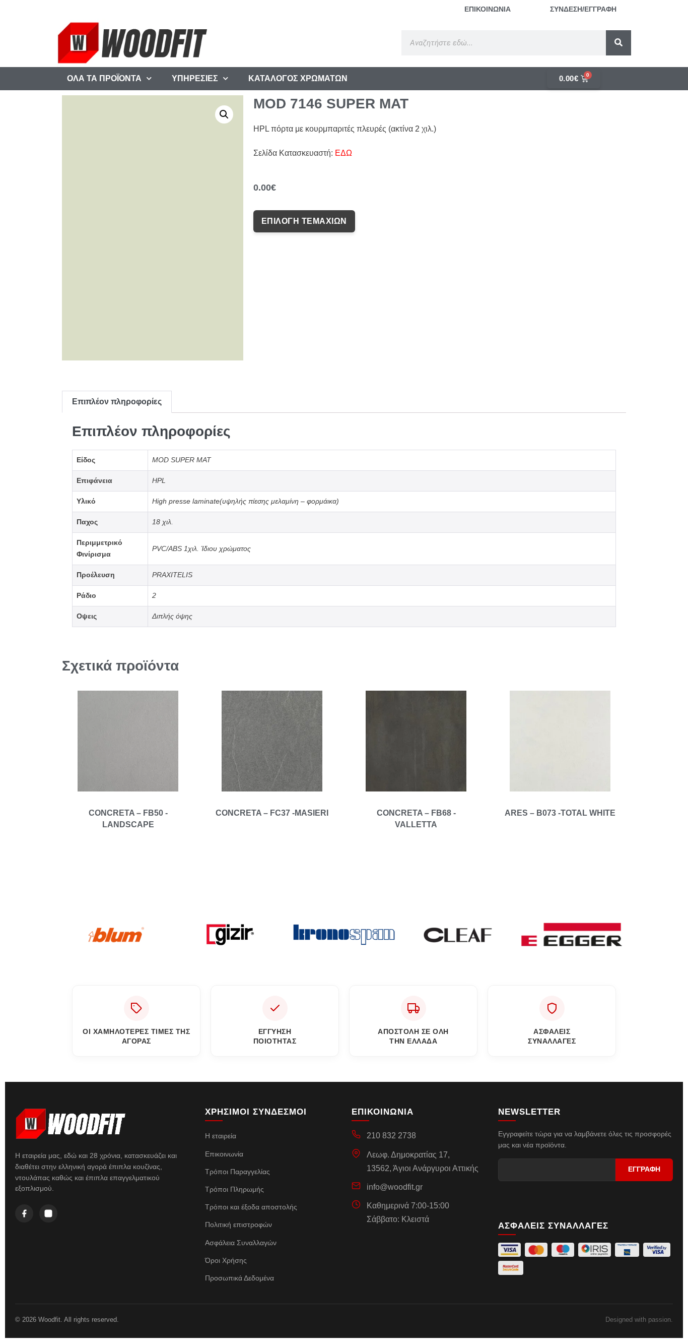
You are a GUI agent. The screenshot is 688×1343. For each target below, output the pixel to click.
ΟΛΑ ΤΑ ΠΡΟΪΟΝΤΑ (104, 78)
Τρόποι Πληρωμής (234, 1189)
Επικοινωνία (224, 1154)
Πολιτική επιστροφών (238, 1224)
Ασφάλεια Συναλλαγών (241, 1243)
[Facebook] (24, 1213)
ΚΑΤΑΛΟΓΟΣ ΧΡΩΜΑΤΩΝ (298, 78)
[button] (224, 114)
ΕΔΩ (343, 153)
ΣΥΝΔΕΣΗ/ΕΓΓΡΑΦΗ (583, 9)
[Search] (618, 42)
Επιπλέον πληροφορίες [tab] (117, 401)
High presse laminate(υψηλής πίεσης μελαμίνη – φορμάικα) (245, 501)
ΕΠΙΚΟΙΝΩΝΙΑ (487, 9)
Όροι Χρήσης (226, 1260)
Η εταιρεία (220, 1136)
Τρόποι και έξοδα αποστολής (251, 1207)
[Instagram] (48, 1213)
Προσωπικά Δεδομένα (239, 1278)
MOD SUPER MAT (181, 460)
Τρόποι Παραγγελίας (237, 1172)
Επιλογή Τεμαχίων (304, 221)
